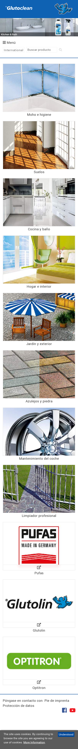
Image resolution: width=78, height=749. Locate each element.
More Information (34, 742)
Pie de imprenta (56, 700)
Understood (66, 734)
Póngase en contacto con (23, 700)
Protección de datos (18, 705)
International (13, 50)
